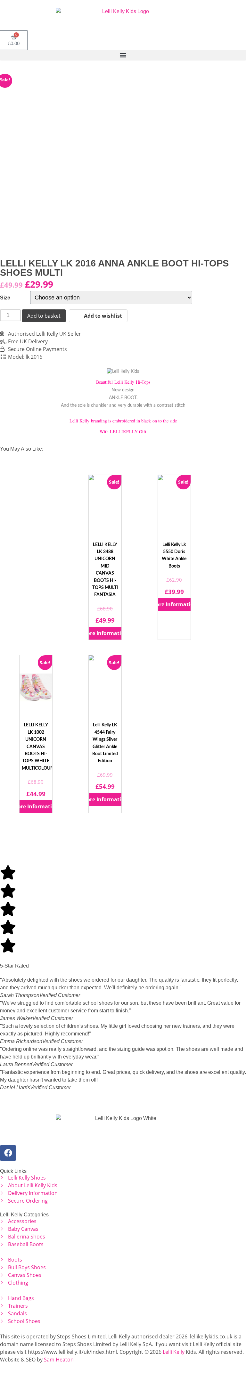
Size (5, 297)
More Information (105, 633)
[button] (123, 55)
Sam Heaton (59, 1359)
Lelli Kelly (173, 1351)
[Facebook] (8, 1153)
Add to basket (44, 315)
